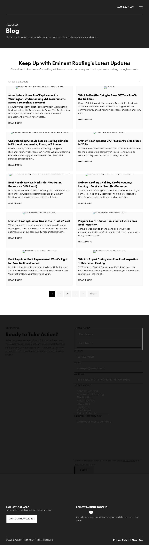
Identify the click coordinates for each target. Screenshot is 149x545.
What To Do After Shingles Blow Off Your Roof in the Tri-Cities (108, 97)
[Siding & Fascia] (92, 413)
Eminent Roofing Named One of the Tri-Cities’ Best (39, 221)
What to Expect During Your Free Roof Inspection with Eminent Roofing (108, 261)
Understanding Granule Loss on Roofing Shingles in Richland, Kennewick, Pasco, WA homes (38, 142)
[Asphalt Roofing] (92, 391)
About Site (137, 540)
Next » (93, 294)
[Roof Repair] (92, 410)
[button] (140, 7)
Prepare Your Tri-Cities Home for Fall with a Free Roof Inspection (107, 222)
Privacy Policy (129, 461)
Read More (15, 123)
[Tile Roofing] (92, 397)
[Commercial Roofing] (92, 394)
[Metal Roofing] (92, 400)
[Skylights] (92, 407)
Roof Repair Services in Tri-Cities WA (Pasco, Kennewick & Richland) (35, 184)
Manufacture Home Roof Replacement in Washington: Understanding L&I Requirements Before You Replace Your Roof (36, 98)
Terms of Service (81, 465)
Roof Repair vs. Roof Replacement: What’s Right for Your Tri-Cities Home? (37, 261)
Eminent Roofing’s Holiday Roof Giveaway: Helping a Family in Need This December (105, 184)
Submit (84, 470)
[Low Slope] (92, 403)
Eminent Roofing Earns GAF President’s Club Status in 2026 (109, 142)
